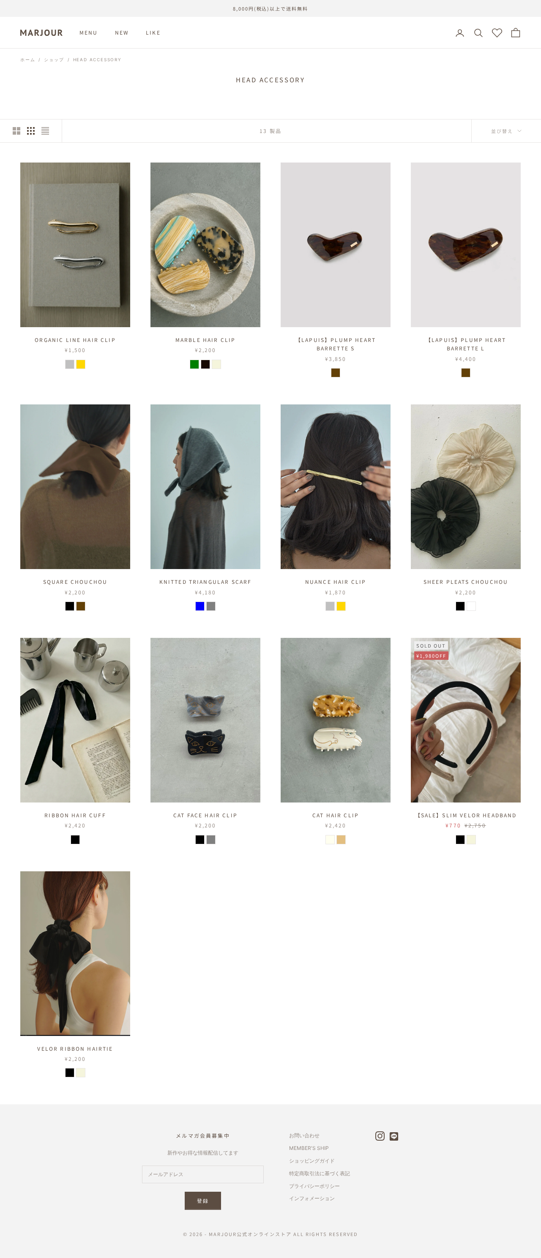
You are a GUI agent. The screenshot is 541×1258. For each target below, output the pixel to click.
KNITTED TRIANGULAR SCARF (205, 581)
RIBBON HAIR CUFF (75, 815)
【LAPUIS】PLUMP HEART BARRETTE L (466, 344)
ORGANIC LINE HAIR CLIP (75, 339)
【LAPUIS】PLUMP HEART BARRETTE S (335, 344)
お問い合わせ (304, 1135)
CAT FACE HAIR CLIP (205, 815)
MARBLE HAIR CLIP (205, 339)
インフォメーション (312, 1198)
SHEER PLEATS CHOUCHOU (466, 581)
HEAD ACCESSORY (97, 59)
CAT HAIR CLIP (335, 815)
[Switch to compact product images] (45, 130)
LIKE (153, 32)
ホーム (27, 59)
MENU (88, 32)
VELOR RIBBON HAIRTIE (75, 1048)
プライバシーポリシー (314, 1186)
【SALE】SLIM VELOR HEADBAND (466, 815)
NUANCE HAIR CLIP (335, 581)
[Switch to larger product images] (16, 130)
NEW (122, 32)
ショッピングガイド (312, 1161)
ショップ (54, 59)
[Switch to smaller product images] (31, 130)
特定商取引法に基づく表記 (319, 1173)
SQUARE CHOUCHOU (75, 581)
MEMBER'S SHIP (309, 1148)
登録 (203, 1201)
